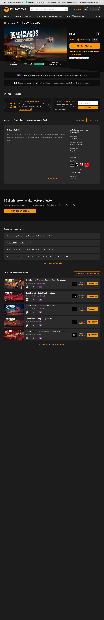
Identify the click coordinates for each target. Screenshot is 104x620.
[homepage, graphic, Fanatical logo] (15, 9)
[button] (13, 3)
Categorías (18, 16)
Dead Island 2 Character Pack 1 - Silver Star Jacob (45, 331)
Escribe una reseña (20, 211)
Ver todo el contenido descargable (87, 273)
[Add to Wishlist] (98, 34)
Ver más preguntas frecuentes (52, 263)
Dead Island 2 (57, 75)
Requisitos (94, 120)
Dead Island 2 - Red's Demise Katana (40, 293)
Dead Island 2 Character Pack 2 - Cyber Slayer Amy (46, 280)
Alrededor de (80, 120)
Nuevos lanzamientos (55, 16)
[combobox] (52, 9)
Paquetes (28, 16)
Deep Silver (73, 157)
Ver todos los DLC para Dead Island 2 (52, 344)
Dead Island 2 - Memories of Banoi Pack (41, 306)
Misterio (67, 16)
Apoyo (98, 16)
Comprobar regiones (75, 54)
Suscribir (88, 107)
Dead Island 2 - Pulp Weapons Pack (40, 318)
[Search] (66, 9)
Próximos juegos (40, 16)
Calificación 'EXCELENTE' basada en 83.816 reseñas (62, 2)
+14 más (78, 172)
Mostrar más (51, 178)
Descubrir (7, 16)
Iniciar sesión (77, 9)
